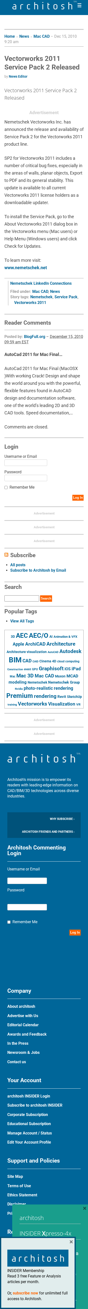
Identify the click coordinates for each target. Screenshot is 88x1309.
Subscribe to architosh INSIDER (34, 1105)
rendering (45, 696)
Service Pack (66, 297)
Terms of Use (19, 1186)
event (27, 669)
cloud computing (68, 661)
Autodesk (70, 651)
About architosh (21, 1006)
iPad (76, 669)
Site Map (15, 1176)
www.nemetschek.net (25, 267)
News (24, 36)
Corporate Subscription (27, 1114)
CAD (27, 661)
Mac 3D (25, 676)
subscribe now (25, 1293)
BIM (15, 660)
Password (13, 472)
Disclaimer (16, 1204)
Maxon (60, 676)
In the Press (17, 1043)
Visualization (61, 704)
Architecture (60, 644)
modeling (18, 682)
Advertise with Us (22, 1015)
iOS (68, 669)
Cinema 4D (47, 661)
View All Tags (22, 621)
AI (51, 636)
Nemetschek (41, 297)
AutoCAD (53, 652)
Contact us (16, 1062)
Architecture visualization (27, 652)
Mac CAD (41, 36)
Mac (12, 676)
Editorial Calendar (23, 1025)
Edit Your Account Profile (29, 1142)
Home (9, 36)
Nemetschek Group (64, 682)
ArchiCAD (35, 644)
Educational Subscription (29, 1123)
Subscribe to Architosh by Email (38, 570)
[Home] (44, 8)
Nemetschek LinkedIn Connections (41, 283)
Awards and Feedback (27, 1034)
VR (78, 704)
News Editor (18, 76)
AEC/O (38, 635)
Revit (61, 696)
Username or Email (20, 456)
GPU (35, 669)
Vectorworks (32, 704)
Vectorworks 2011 (30, 302)
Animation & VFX (65, 636)
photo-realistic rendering (48, 688)
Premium (19, 695)
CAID (35, 661)
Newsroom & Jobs (23, 1052)
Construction (15, 669)
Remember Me (22, 487)
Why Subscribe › (62, 819)
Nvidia (19, 688)
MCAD (72, 675)
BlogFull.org (34, 336)
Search (46, 598)
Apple (18, 644)
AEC (22, 635)
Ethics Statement (22, 1195)
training (12, 704)
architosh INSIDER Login (28, 1096)
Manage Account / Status (29, 1133)
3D (13, 637)
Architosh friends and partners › (48, 831)
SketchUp (74, 697)
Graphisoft (51, 669)
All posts (17, 565)
